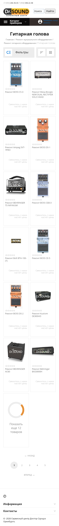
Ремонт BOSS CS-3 (14, 92)
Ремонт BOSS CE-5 (41, 258)
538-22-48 (26, 3)
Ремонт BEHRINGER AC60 (15, 370)
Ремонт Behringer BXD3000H (41, 370)
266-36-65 (10, 3)
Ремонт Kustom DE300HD (40, 314)
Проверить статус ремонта (50, 21)
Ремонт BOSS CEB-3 (41, 203)
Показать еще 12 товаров (16, 428)
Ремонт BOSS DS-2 (14, 313)
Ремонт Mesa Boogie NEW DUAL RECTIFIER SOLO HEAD (42, 94)
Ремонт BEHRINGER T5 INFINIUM (15, 204)
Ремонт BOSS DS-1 (41, 147)
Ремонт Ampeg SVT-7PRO (15, 148)
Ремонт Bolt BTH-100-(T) (16, 259)
